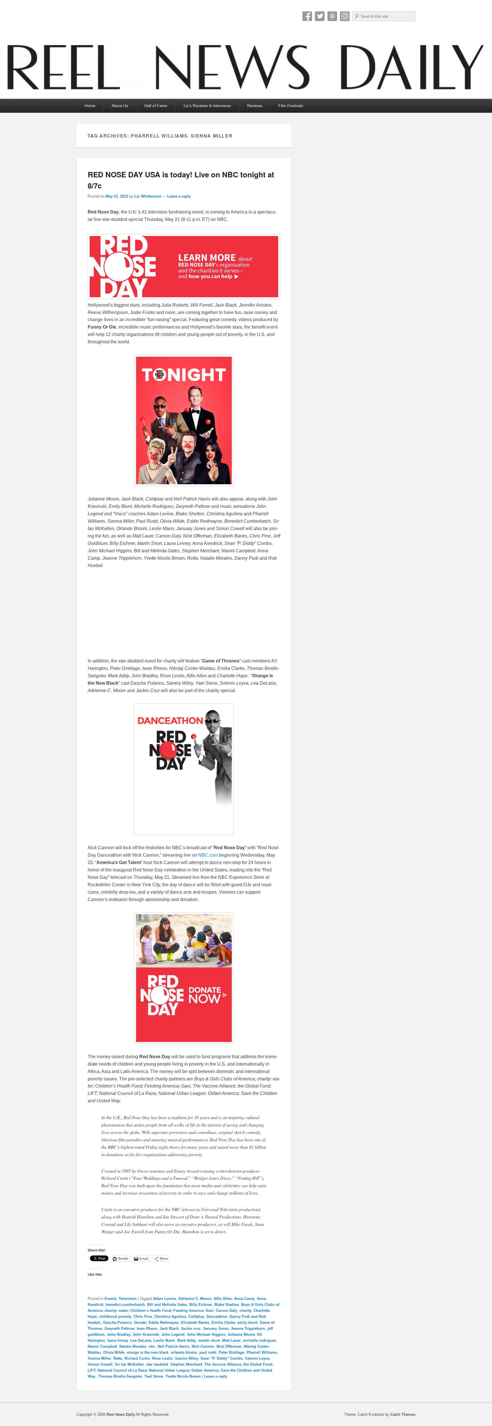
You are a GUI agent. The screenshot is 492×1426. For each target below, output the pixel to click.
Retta (117, 1358)
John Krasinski (146, 1334)
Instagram (345, 16)
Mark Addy (186, 1340)
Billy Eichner (200, 1304)
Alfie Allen (223, 1298)
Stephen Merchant (186, 1364)
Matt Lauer (231, 1340)
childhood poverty (115, 1316)
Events (110, 1298)
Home (90, 105)
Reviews (254, 105)
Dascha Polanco (117, 1322)
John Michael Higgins (206, 1334)
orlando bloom (184, 1352)
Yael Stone (153, 1376)
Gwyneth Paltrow (119, 1328)
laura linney (117, 1340)
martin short (209, 1340)
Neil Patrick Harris (173, 1346)
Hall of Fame (155, 105)
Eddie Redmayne (164, 1322)
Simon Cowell (100, 1364)
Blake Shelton (226, 1304)
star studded (157, 1364)
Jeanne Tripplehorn (248, 1328)
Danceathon (216, 1316)
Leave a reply (178, 196)
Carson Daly (226, 1310)
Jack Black (169, 1328)
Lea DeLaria (140, 1340)
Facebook (307, 16)
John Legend (172, 1334)
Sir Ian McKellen (129, 1364)
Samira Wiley (186, 1358)
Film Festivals (290, 105)
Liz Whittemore (147, 196)
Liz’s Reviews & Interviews (207, 105)
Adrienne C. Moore (194, 1298)
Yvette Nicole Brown (183, 1376)
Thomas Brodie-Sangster (120, 1376)
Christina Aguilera (170, 1316)
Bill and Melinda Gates (167, 1304)
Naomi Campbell (102, 1346)
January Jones (216, 1328)
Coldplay (196, 1316)
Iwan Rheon (147, 1328)
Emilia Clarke (223, 1322)
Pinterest (332, 16)
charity (245, 1310)
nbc (152, 1346)
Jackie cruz (191, 1328)
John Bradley (118, 1334)
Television (128, 1298)
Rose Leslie (162, 1358)
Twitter (320, 16)
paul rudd (207, 1352)
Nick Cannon (203, 1346)
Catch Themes (402, 1414)
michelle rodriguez (259, 1340)
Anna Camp (244, 1298)
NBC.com (208, 855)
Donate (140, 1322)
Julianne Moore (241, 1334)
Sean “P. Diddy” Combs (221, 1358)
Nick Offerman (228, 1346)
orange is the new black (148, 1352)
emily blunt (247, 1322)
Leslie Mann (164, 1340)
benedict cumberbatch (125, 1304)
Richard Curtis (137, 1358)
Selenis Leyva (257, 1358)
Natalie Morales (132, 1346)
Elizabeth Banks (195, 1322)
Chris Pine (143, 1316)
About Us (120, 105)
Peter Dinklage (231, 1352)
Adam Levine (164, 1298)
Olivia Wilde (113, 1352)
